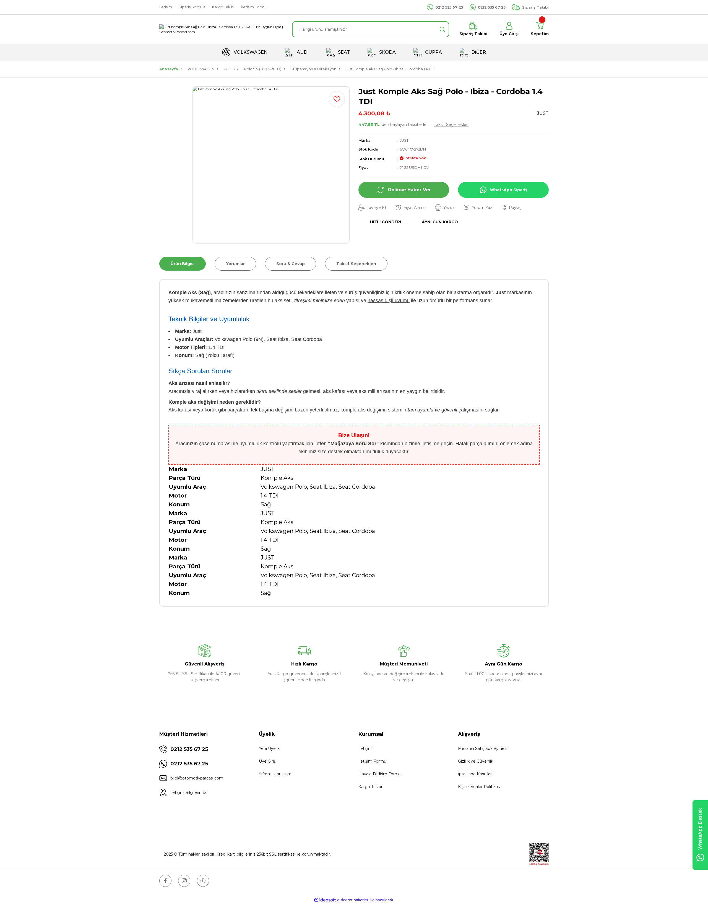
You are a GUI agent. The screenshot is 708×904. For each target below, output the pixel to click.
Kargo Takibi (370, 786)
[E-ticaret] (353, 899)
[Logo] (221, 29)
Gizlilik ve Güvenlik (475, 761)
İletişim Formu (372, 761)
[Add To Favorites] (337, 99)
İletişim (365, 748)
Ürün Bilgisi (182, 263)
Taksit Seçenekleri (451, 124)
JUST (404, 140)
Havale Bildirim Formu (379, 773)
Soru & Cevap (290, 263)
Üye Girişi (268, 761)
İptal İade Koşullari (475, 773)
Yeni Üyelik (269, 748)
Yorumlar (235, 263)
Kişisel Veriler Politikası (479, 786)
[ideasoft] (325, 900)
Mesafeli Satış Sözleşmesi (482, 748)
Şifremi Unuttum (275, 773)
